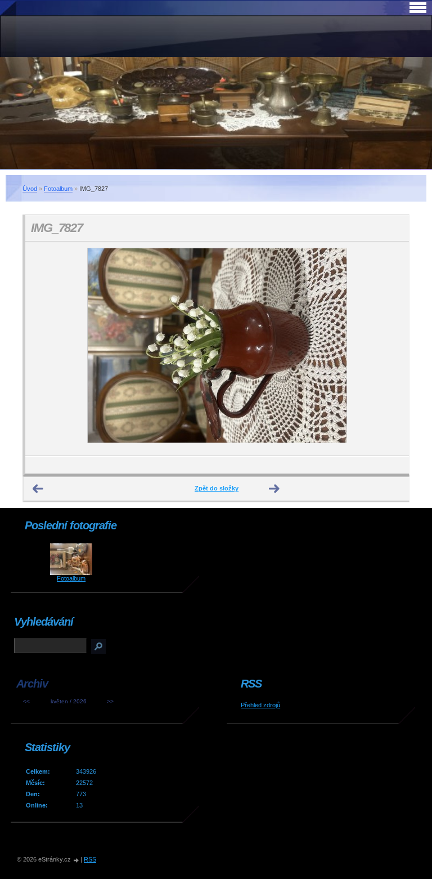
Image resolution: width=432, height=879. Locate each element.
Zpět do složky (216, 488)
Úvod (29, 188)
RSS (90, 859)
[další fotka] (390, 349)
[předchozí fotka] (43, 349)
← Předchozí (38, 488)
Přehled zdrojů (260, 705)
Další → (274, 488)
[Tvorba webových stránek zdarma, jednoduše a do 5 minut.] (76, 860)
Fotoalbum (58, 188)
